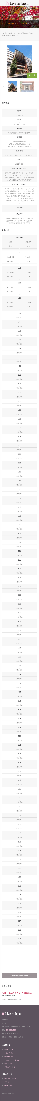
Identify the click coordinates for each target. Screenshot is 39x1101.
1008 (19, 648)
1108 (19, 665)
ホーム (4, 23)
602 (19, 401)
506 (19, 392)
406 (19, 375)
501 (19, 551)
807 (19, 921)
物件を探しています (11, 1078)
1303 (19, 524)
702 (19, 419)
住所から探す (8, 1053)
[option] (19, 61)
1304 (19, 357)
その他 (6, 1082)
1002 (19, 313)
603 (19, 877)
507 (19, 868)
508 (19, 709)
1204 (19, 674)
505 (19, 560)
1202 (19, 253)
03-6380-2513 (10, 995)
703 (19, 894)
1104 (19, 657)
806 (19, 445)
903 (19, 930)
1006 (19, 322)
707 (19, 903)
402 (19, 366)
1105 (19, 498)
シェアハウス (8, 1063)
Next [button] (34, 75)
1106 (19, 339)
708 (19, 736)
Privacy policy (8, 1085)
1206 (19, 348)
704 (19, 727)
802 (19, 436)
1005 (19, 480)
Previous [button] (29, 75)
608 (19, 298)
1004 (19, 639)
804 (19, 745)
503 (19, 859)
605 (19, 577)
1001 (19, 472)
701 (19, 586)
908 (19, 771)
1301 (19, 824)
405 (19, 542)
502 (19, 383)
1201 (19, 507)
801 (19, 604)
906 (19, 463)
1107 (19, 806)
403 (19, 842)
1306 (19, 683)
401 (19, 533)
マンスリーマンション (12, 1060)
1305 (19, 833)
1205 (19, 516)
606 (19, 410)
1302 (19, 268)
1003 (19, 780)
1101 (19, 489)
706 (19, 428)
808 (19, 753)
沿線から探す (8, 1049)
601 (19, 568)
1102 (19, 331)
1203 (19, 815)
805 (19, 613)
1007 (19, 789)
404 (19, 692)
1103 (19, 798)
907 (19, 938)
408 (19, 283)
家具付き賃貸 (8, 1056)
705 (19, 595)
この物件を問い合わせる (19, 975)
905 (19, 630)
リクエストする (9, 1067)
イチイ (4, 1023)
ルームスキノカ (22, 23)
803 (19, 912)
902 (19, 454)
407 (19, 850)
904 (19, 762)
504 (19, 701)
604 (19, 718)
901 (19, 621)
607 (19, 886)
